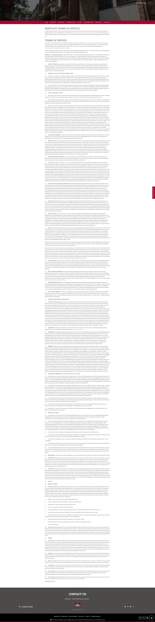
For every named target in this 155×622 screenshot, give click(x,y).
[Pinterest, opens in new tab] (130, 606)
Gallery (80, 22)
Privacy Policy (81, 616)
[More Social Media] (133, 606)
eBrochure (98, 22)
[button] (150, 3)
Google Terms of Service (77, 329)
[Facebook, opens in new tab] (125, 606)
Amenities (53, 22)
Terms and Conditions (72, 616)
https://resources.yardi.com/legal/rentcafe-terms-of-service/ (86, 32)
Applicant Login (64, 616)
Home (46, 22)
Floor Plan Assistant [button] (153, 193)
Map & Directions (88, 22)
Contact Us (107, 22)
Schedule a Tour (71, 22)
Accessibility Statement (95, 616)
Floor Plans (61, 22)
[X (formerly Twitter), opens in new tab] (128, 606)
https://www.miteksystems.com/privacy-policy (55, 279)
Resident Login (57, 616)
